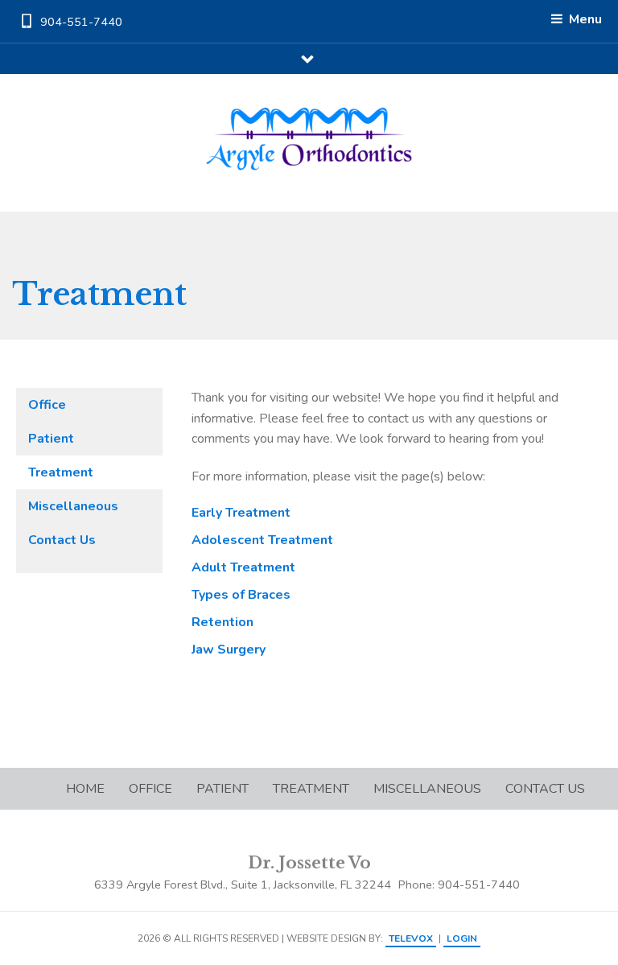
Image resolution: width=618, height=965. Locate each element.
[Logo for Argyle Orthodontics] (309, 138)
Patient (51, 438)
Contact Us (62, 540)
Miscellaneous (73, 506)
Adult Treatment (243, 567)
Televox (411, 938)
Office (47, 405)
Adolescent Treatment (262, 540)
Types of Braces (241, 595)
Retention (222, 622)
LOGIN (462, 938)
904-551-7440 (81, 22)
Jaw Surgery (229, 649)
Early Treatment (241, 513)
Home (85, 789)
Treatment (60, 472)
